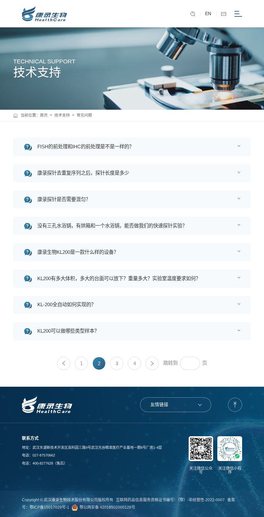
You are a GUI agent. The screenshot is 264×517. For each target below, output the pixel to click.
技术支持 (62, 115)
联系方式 (30, 438)
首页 (44, 115)
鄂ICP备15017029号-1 (49, 507)
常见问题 (84, 115)
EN (208, 13)
